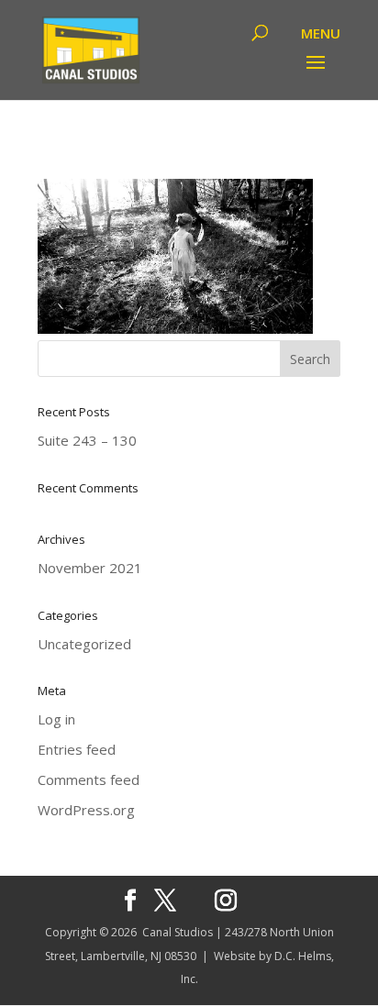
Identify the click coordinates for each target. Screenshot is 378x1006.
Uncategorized (84, 644)
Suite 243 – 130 (87, 440)
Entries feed (77, 749)
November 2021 (90, 567)
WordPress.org (86, 810)
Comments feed (88, 779)
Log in (56, 719)
